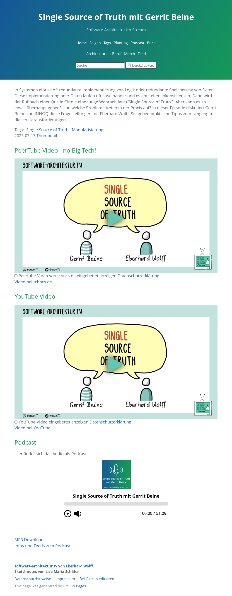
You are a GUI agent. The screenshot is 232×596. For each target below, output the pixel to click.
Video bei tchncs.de (33, 282)
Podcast (137, 42)
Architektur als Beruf (103, 53)
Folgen (95, 42)
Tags (107, 42)
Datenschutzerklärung (138, 275)
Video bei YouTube (32, 428)
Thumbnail (46, 135)
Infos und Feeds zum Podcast (42, 545)
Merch (129, 53)
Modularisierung (87, 129)
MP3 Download (29, 539)
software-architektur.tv (35, 566)
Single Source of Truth (47, 129)
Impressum (65, 578)
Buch (151, 42)
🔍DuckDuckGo (141, 65)
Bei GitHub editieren (97, 578)
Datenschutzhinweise (32, 578)
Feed (142, 53)
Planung (121, 42)
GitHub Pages (74, 586)
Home (81, 42)
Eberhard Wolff (79, 566)
